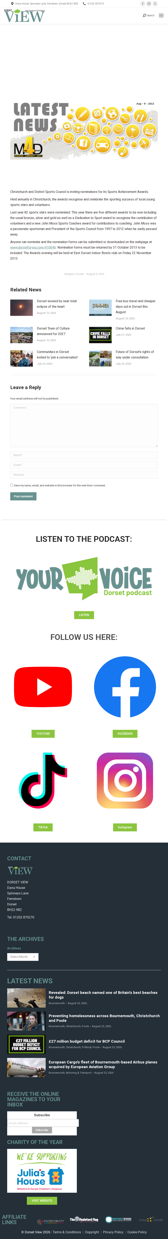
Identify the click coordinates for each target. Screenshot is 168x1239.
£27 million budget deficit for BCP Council (87, 1041)
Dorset (80, 274)
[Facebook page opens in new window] (142, 3)
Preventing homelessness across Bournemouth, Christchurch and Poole (104, 1018)
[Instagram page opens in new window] (149, 3)
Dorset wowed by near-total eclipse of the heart (57, 304)
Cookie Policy (137, 1232)
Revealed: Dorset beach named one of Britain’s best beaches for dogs (103, 995)
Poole (85, 1026)
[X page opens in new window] (155, 3)
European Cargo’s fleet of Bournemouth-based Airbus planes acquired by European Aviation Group (103, 1064)
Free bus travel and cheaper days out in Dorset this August (136, 307)
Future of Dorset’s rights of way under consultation (135, 355)
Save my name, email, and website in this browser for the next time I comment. (60, 485)
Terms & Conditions (67, 1232)
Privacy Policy (113, 1232)
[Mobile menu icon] (161, 15)
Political (86, 1047)
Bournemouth (57, 1003)
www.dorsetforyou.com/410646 (33, 247)
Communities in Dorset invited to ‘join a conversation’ (57, 355)
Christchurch (73, 1026)
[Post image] (21, 308)
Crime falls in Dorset (130, 328)
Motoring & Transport (78, 1073)
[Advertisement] (84, 54)
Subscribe (42, 1115)
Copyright (92, 1232)
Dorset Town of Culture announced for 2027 (53, 331)
